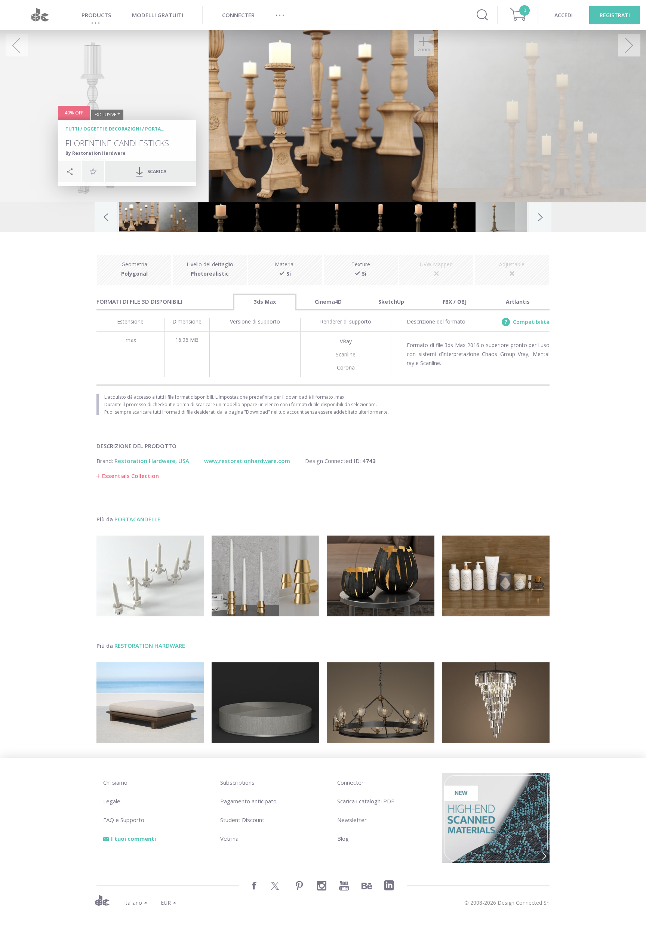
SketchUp (391, 301)
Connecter (350, 782)
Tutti (72, 129)
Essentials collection (130, 475)
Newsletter (352, 820)
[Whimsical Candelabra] (150, 576)
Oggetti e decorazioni (112, 129)
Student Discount (242, 820)
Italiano (133, 902)
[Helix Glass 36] (496, 702)
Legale (111, 801)
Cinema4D (328, 301)
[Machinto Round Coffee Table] (265, 702)
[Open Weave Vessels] (380, 576)
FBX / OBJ (455, 301)
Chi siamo (115, 782)
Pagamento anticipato (248, 801)
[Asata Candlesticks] (265, 576)
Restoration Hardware (149, 645)
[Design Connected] (40, 15)
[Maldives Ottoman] (150, 702)
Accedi (563, 15)
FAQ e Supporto (123, 820)
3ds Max (265, 301)
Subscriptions (237, 782)
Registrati (615, 15)
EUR (166, 902)
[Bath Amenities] (496, 576)
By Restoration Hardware (95, 153)
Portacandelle (164, 129)
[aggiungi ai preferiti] (93, 171)
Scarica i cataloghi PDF (365, 801)
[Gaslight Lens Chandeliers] (380, 702)
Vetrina (229, 838)
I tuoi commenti (133, 838)
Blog (343, 838)
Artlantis (518, 301)
